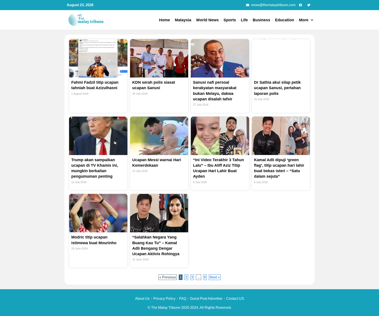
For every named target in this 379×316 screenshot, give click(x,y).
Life (244, 20)
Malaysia (183, 20)
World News (207, 20)
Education (284, 20)
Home (164, 20)
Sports (229, 20)
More (303, 20)
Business (261, 20)
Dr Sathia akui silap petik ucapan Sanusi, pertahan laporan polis (277, 88)
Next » (215, 277)
